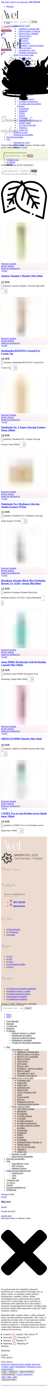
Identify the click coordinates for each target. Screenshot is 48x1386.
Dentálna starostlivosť (27, 1076)
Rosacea (21, 1099)
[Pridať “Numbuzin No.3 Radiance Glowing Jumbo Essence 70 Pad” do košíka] (4, 525)
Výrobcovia (13, 932)
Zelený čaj (21, 1152)
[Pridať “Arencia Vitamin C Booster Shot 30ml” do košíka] (4, 295)
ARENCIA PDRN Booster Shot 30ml (21, 738)
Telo (10, 959)
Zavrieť (4, 271)
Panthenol (21, 1133)
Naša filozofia (14, 929)
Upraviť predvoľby (26, 1372)
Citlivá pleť (22, 1085)
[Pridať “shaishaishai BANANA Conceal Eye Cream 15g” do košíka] (4, 372)
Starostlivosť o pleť (22, 26)
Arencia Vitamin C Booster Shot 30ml (21, 275)
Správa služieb (25, 1364)
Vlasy (10, 962)
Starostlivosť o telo (20, 1164)
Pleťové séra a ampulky (29, 33)
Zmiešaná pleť (23, 1087)
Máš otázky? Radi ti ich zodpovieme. (20, 2)
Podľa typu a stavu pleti (22, 1078)
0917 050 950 (19, 902)
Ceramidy (21, 1118)
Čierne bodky (23, 1097)
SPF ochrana (17, 1166)
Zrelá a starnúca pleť (26, 1092)
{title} (3, 1377)
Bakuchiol (21, 1111)
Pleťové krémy (25, 36)
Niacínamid (22, 1130)
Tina (14, 1178)
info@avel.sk (19, 906)
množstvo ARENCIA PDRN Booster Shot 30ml (24, 749)
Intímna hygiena (19, 1168)
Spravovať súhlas (9, 1380)
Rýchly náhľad (7, 266)
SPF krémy (23, 41)
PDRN (20, 1135)
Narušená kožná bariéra (28, 1104)
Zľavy (11, 967)
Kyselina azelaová (25, 1121)
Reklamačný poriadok (17, 996)
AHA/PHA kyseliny (26, 1109)
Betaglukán (22, 1114)
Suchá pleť (22, 1083)
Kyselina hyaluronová (27, 1123)
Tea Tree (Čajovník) (26, 1147)
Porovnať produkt (8, 264)
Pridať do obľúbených (10, 268)
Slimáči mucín (23, 1144)
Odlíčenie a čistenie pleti (29, 29)
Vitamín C (21, 1149)
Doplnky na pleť (19, 1154)
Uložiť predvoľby (8, 1374)
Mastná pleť (22, 1090)
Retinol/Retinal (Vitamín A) (29, 1142)
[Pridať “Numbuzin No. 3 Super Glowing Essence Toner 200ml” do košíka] (4, 448)
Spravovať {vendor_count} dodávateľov (20, 1365)
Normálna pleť (24, 1080)
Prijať (4, 1372)
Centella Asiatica (24, 1116)
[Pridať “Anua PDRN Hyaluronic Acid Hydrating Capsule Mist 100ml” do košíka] (4, 683)
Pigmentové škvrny (25, 1102)
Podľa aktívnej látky (21, 1106)
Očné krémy (24, 38)
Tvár (10, 956)
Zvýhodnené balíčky (17, 964)
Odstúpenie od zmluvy (17, 999)
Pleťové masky (25, 48)
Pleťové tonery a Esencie (29, 31)
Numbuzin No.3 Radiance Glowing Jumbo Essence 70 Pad (20, 505)
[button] (24, 1253)
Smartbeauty (17, 1173)
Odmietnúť (13, 1372)
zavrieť (4, 1197)
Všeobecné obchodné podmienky (22, 988)
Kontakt (11, 935)
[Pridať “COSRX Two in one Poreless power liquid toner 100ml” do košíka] (4, 835)
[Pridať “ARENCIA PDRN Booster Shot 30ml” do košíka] (4, 758)
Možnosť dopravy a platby (19, 991)
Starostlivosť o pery (27, 50)
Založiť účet (6, 1216)
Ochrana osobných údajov (19, 994)
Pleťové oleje (24, 43)
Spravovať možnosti (9, 1364)
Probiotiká (22, 1140)
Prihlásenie (11, 1190)
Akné (19, 1095)
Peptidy (20, 1137)
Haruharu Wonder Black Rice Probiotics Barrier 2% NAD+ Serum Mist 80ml (23, 582)
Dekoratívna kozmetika (22, 1156)
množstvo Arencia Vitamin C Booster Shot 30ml (24, 286)
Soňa (14, 1175)
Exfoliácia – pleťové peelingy (31, 45)
